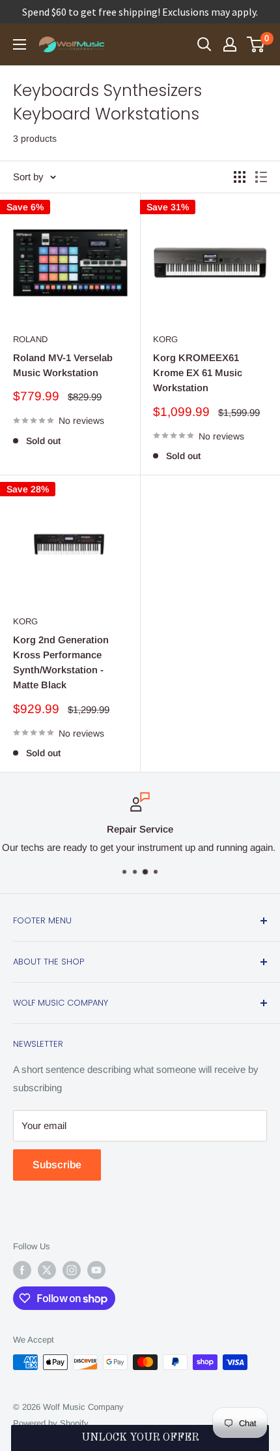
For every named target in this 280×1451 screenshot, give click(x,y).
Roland (30, 339)
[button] (140, 1438)
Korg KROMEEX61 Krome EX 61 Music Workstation (197, 373)
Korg (165, 339)
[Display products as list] (261, 177)
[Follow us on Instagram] (72, 1270)
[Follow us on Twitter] (47, 1270)
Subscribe (57, 1164)
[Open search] (204, 44)
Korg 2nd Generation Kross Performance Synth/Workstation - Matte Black (61, 662)
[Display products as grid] (239, 177)
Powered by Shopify (51, 1423)
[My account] (229, 44)
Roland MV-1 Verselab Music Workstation (63, 365)
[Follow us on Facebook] (22, 1270)
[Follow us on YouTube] (96, 1270)
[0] (256, 44)
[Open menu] (19, 44)
